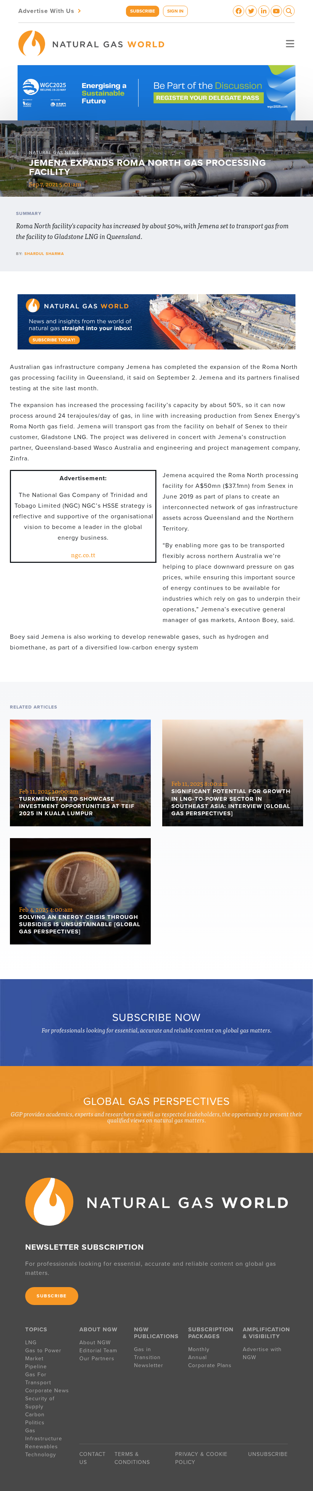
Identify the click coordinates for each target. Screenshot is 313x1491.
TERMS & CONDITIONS (132, 1458)
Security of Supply (40, 1402)
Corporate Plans (210, 1365)
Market (34, 1358)
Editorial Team (98, 1350)
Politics (35, 1422)
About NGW (95, 1342)
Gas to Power (43, 1350)
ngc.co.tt (83, 555)
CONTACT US (92, 1458)
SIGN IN (175, 11)
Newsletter (148, 1365)
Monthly (199, 1349)
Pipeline (37, 1366)
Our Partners (97, 1358)
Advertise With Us (50, 10)
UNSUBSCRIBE (268, 1454)
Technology (40, 1454)
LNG (31, 1342)
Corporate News (47, 1390)
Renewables (41, 1446)
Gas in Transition (147, 1353)
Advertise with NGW (262, 1353)
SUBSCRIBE (142, 11)
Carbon (35, 1414)
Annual (197, 1357)
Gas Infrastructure (43, 1434)
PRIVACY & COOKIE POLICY (201, 1458)
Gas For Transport (38, 1378)
